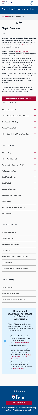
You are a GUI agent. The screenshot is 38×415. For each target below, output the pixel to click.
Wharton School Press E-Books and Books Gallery (21, 357)
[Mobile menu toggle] (35, 3)
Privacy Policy (8, 410)
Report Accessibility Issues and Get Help (23, 410)
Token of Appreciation (22, 51)
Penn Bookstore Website (21, 342)
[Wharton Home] (7, 2)
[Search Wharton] (31, 3)
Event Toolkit (5, 16)
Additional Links (18, 391)
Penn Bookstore (27, 45)
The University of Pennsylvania (26, 408)
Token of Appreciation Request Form (19, 98)
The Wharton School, (11, 408)
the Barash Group (18, 368)
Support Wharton (19, 403)
